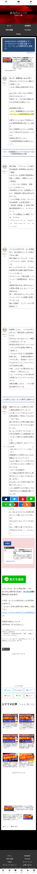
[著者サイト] (6, 499)
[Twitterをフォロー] (14, 499)
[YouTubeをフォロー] (23, 499)
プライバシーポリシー (9, 865)
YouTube (27, 859)
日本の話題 (9, 859)
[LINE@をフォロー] (31, 499)
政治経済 (6, 649)
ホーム (10, 856)
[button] (33, 447)
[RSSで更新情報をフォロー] (27, 504)
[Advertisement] (18, 668)
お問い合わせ (27, 865)
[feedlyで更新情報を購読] (10, 504)
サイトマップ (27, 862)
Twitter (10, 862)
